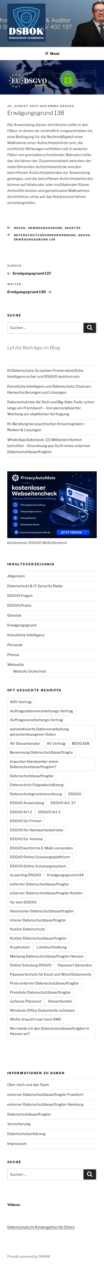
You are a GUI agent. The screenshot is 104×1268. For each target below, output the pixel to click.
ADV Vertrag (20, 702)
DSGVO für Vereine (26, 839)
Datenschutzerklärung (26, 1134)
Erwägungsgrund (45, 228)
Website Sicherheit (29, 671)
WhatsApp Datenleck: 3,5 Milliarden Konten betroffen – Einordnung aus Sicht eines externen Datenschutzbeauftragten (48, 446)
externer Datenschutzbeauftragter (39, 884)
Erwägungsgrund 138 (35, 239)
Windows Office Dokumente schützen (42, 1010)
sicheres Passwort (26, 1001)
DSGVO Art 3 (49, 812)
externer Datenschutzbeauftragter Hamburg (45, 1104)
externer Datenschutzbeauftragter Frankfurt (45, 1094)
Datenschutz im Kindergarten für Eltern (41, 1227)
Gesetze (73, 228)
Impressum (17, 1144)
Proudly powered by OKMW (28, 1256)
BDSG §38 (80, 743)
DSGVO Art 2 (21, 812)
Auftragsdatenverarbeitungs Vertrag (41, 711)
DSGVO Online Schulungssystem (38, 866)
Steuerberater (60, 1001)
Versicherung (18, 1124)
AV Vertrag (56, 743)
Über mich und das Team (28, 1085)
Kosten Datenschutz (27, 929)
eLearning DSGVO (25, 875)
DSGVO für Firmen (26, 821)
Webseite (15, 664)
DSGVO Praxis (19, 605)
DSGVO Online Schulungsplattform (40, 857)
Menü (54, 53)
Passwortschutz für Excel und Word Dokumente (50, 974)
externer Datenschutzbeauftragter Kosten (46, 893)
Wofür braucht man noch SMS (35, 1019)
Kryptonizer (20, 947)
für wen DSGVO (23, 902)
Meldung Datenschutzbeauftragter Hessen (46, 956)
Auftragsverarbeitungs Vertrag (36, 720)
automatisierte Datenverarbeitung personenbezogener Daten (39, 732)
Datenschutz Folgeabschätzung (37, 785)
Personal (14, 645)
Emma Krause (61, 106)
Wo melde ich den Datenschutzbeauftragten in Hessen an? (49, 1031)
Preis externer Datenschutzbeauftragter (44, 983)
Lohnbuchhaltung (52, 947)
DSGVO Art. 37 (63, 803)
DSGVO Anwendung (27, 803)
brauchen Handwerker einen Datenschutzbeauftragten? (34, 764)
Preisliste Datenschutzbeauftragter (40, 992)
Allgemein (16, 576)
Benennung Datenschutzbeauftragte (41, 752)
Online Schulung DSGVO (31, 965)
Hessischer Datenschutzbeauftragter (42, 911)
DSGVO (20, 228)
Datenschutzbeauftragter (32, 776)
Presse (13, 655)
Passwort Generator (75, 965)
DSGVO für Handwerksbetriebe (36, 830)
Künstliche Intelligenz (26, 635)
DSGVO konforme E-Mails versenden (41, 848)
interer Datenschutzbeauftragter (38, 920)
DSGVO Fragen (20, 595)
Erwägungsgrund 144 (65, 875)
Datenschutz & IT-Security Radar (35, 586)
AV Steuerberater (25, 743)
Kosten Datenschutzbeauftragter (38, 938)
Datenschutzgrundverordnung (45, 235)
